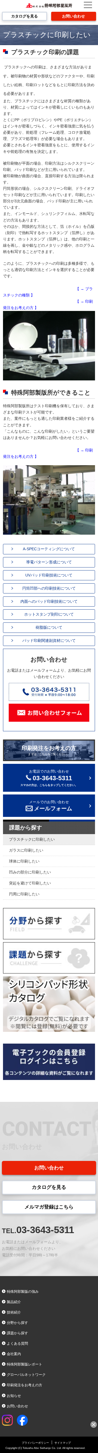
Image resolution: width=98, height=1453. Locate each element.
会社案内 (14, 1354)
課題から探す (25, 828)
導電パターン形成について (49, 562)
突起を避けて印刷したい (30, 883)
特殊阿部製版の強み (23, 1291)
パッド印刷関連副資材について (49, 640)
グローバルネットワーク (26, 1375)
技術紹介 (14, 1312)
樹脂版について (49, 627)
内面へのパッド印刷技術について (49, 601)
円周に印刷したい (24, 894)
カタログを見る (24, 16)
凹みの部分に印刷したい (30, 872)
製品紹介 (14, 1302)
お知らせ (14, 1396)
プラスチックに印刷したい (32, 839)
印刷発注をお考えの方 (49, 750)
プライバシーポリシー (35, 1442)
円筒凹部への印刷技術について (49, 588)
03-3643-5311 (45, 1230)
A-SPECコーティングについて (49, 549)
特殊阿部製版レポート (24, 1364)
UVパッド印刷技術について (48, 575)
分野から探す (17, 1323)
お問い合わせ (73, 16)
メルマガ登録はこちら (49, 1207)
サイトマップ (62, 1442)
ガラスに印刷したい (26, 850)
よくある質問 (17, 1343)
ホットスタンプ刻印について (49, 614)
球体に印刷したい (24, 861)
